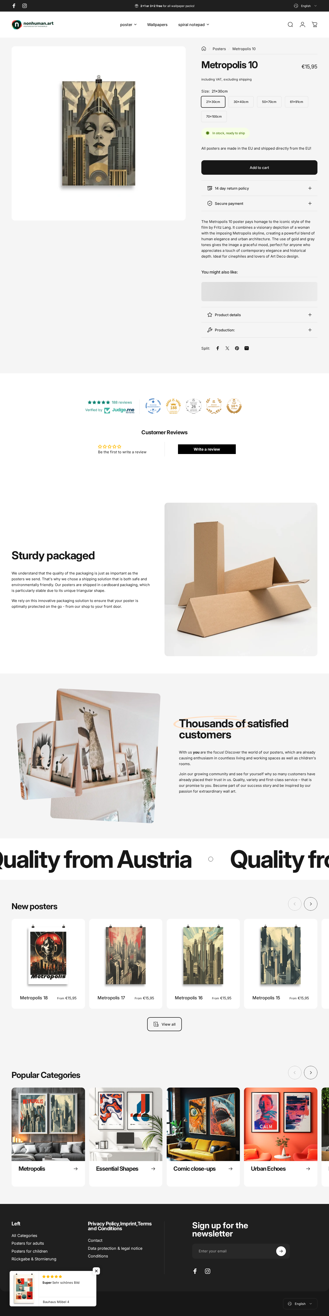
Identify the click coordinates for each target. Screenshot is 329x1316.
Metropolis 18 (34, 997)
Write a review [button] (207, 449)
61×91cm (296, 102)
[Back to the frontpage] (203, 48)
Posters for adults (28, 1243)
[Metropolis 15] (280, 955)
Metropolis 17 (111, 997)
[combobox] (305, 6)
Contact (95, 1240)
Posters (219, 49)
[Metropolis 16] (203, 955)
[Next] (310, 904)
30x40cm (241, 102)
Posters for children (30, 1251)
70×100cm (214, 116)
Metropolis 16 (189, 997)
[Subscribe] (281, 1251)
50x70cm (269, 102)
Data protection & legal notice (115, 1248)
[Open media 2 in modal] (99, 133)
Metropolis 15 (266, 997)
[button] (96, 1271)
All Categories (24, 1235)
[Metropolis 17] (126, 955)
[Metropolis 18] (48, 955)
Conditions (98, 1256)
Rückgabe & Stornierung (34, 1258)
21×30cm (213, 102)
